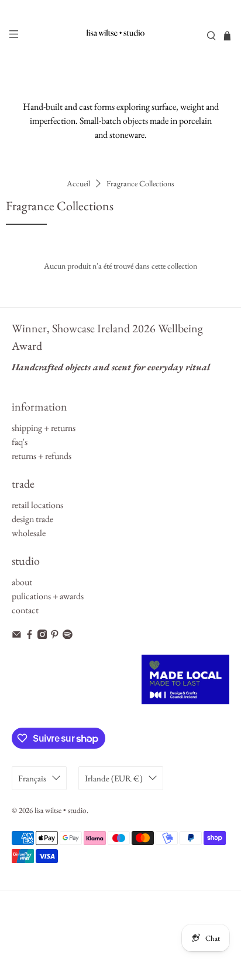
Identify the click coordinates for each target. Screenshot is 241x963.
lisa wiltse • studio (61, 810)
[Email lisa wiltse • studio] (17, 636)
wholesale (29, 533)
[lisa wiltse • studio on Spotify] (68, 636)
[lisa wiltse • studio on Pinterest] (55, 636)
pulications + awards (48, 596)
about (22, 582)
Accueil (78, 183)
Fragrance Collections (140, 183)
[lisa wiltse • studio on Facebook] (30, 636)
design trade (32, 519)
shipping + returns (43, 428)
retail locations (37, 505)
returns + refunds (41, 456)
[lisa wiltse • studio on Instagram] (42, 636)
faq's (19, 442)
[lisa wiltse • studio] (120, 36)
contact (25, 610)
